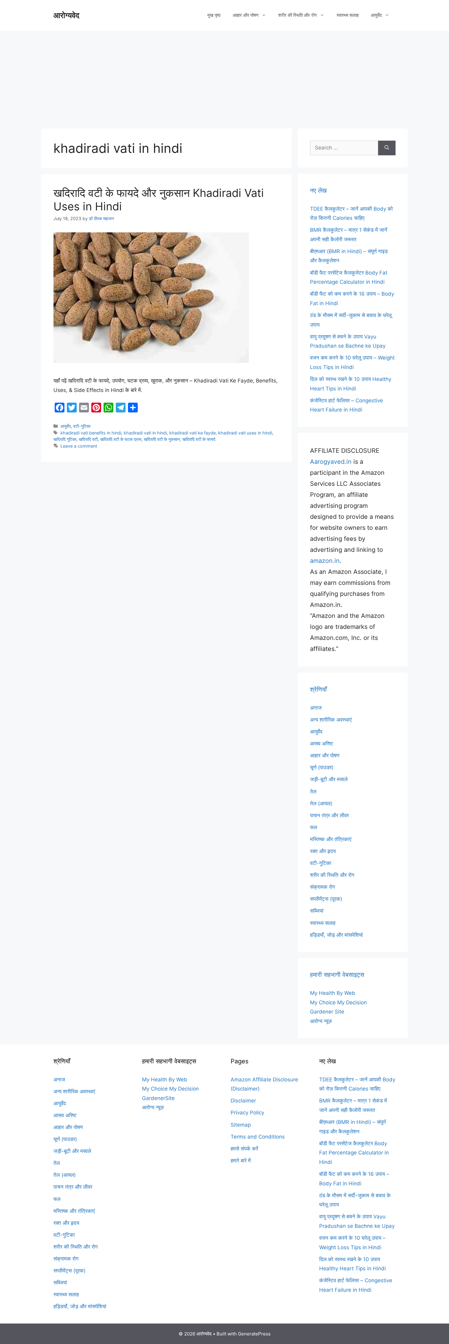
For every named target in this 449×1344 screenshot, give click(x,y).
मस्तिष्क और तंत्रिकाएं (330, 839)
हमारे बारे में (241, 1161)
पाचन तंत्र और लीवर (329, 815)
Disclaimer (243, 1101)
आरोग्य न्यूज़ (321, 1021)
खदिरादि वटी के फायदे (198, 439)
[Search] (387, 148)
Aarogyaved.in (331, 461)
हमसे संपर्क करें (244, 1149)
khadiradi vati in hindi (145, 432)
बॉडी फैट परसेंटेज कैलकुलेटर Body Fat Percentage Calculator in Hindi (354, 1152)
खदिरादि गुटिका (64, 439)
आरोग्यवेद (66, 15)
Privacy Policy (247, 1113)
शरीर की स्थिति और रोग (297, 15)
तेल (313, 791)
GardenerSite (158, 1098)
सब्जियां (316, 911)
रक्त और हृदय (323, 851)
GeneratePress (254, 1334)
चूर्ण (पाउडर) (322, 767)
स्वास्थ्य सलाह (348, 15)
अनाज (316, 708)
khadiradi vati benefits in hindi (90, 432)
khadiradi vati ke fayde (192, 432)
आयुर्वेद (376, 15)
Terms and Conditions (258, 1137)
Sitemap (241, 1125)
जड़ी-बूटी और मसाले (329, 779)
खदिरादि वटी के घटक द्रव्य (120, 439)
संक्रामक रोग (322, 887)
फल (313, 827)
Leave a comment (78, 446)
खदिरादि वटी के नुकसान (162, 439)
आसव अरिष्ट (321, 743)
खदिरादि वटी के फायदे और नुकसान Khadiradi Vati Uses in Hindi (158, 199)
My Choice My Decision (338, 1002)
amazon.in (325, 560)
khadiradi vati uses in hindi (245, 432)
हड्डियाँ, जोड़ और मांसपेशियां (336, 935)
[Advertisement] (224, 76)
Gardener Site (327, 1012)
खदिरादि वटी (88, 439)
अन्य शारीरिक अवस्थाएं (331, 720)
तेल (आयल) (321, 803)
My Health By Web (332, 993)
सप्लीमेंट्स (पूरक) (326, 899)
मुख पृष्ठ (214, 15)
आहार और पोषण (245, 15)
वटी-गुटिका (81, 426)
